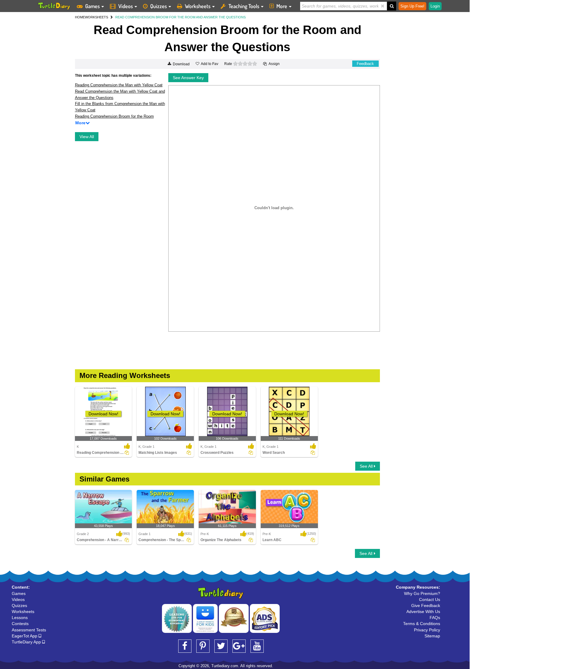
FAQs (435, 617)
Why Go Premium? (422, 593)
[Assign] (127, 453)
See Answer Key (188, 77)
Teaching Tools (243, 6)
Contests (20, 623)
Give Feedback (425, 605)
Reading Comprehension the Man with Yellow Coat (119, 85)
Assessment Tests (29, 629)
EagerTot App (25, 635)
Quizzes (158, 6)
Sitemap (432, 635)
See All (367, 466)
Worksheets (198, 6)
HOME (80, 17)
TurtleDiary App (27, 642)
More (281, 6)
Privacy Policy (427, 629)
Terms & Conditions (421, 623)
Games (92, 6)
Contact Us (429, 599)
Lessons (20, 617)
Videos (125, 6)
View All (86, 136)
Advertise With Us (423, 611)
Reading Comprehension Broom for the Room (114, 116)
